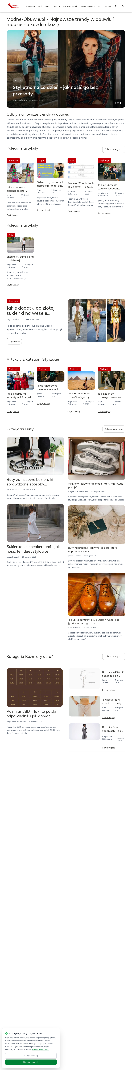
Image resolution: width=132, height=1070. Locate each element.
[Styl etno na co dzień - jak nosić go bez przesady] (66, 69)
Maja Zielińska (19, 100)
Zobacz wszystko (114, 149)
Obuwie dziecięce (87, 6)
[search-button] (116, 6)
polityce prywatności (40, 1049)
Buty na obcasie (104, 6)
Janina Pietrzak (13, 557)
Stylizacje (56, 6)
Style (18, 80)
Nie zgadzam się (31, 1056)
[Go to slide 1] (115, 103)
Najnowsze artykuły (34, 6)
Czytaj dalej (14, 341)
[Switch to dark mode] (123, 6)
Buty (47, 6)
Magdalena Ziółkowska (78, 492)
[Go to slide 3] (120, 103)
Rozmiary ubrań (70, 6)
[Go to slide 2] (118, 103)
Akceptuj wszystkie (31, 1062)
